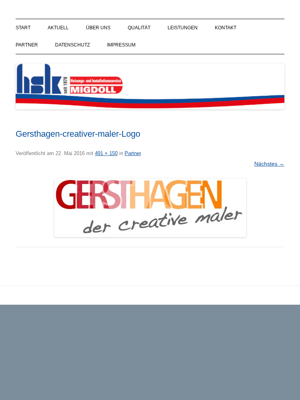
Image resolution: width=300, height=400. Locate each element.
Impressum (121, 45)
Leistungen (183, 27)
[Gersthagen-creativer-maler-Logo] (150, 208)
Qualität (139, 27)
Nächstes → (269, 164)
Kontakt (225, 27)
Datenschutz (72, 45)
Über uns (98, 27)
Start (23, 27)
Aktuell (58, 27)
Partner (27, 45)
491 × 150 (106, 153)
